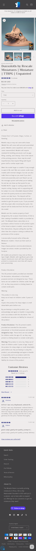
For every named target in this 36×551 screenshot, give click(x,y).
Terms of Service (9, 472)
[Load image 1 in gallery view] (9, 56)
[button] (4, 5)
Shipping (3, 84)
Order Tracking (8, 459)
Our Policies (7, 468)
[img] (5, 397)
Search (6, 455)
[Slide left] (2, 57)
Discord (6, 464)
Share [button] (5, 130)
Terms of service (30, 544)
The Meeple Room (17, 541)
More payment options (18, 120)
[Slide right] (34, 57)
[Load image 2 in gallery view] (18, 56)
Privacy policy (20, 544)
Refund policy (8, 477)
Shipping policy (13, 546)
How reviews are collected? (10, 439)
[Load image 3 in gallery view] (27, 56)
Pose (2, 91)
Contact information (24, 546)
